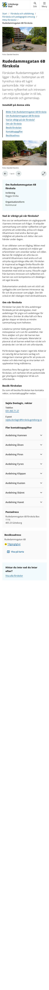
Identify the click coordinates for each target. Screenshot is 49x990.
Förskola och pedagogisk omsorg (18, 16)
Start (4, 13)
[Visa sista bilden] (5, 173)
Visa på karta (17, 551)
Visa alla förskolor (14, 575)
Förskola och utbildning (22, 13)
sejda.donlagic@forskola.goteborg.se (23, 419)
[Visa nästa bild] (18, 173)
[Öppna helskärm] (44, 173)
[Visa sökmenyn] (35, 5)
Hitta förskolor (9, 19)
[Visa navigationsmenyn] (44, 5)
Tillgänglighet (14, 544)
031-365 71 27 (12, 410)
